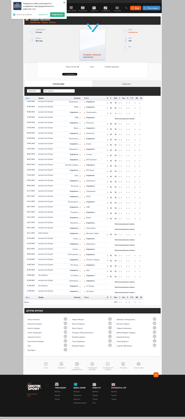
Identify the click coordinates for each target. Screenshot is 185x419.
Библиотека (35, 22)
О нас (46, 368)
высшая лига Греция (45, 101)
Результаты (83, 11)
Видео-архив (71, 11)
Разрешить (57, 14)
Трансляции (60, 388)
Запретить (43, 14)
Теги (94, 403)
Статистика (58, 83)
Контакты (123, 368)
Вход (137, 8)
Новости (94, 11)
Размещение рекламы (92, 368)
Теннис (57, 399)
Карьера (126, 83)
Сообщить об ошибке (108, 368)
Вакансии (61, 368)
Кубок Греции (43, 233)
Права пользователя (77, 368)
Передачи (77, 395)
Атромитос (133, 32)
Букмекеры (106, 11)
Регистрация (152, 8)
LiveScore (117, 11)
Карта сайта (139, 368)
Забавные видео (79, 403)
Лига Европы (43, 275)
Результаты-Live (118, 388)
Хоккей (57, 395)
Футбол (52, 22)
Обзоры (76, 391)
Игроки (45, 22)
